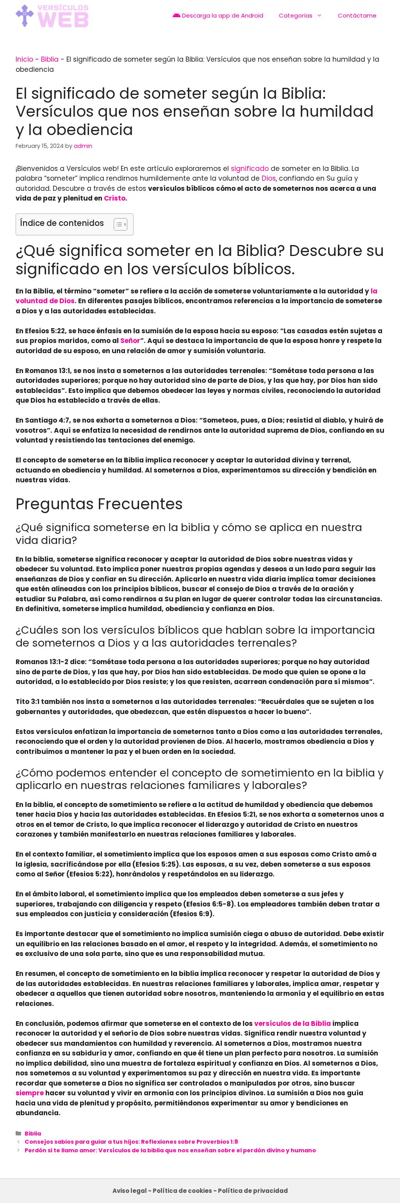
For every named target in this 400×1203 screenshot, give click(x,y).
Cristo (114, 198)
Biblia (50, 59)
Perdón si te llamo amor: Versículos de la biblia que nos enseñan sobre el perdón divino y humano (170, 1150)
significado (250, 168)
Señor (130, 340)
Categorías (295, 15)
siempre (30, 1093)
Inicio (24, 59)
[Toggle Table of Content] (116, 224)
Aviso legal (129, 1191)
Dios (269, 178)
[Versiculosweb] (52, 15)
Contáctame (357, 15)
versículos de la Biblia (292, 1023)
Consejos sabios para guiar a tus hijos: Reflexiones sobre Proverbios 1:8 (131, 1142)
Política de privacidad (253, 1191)
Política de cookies (182, 1191)
